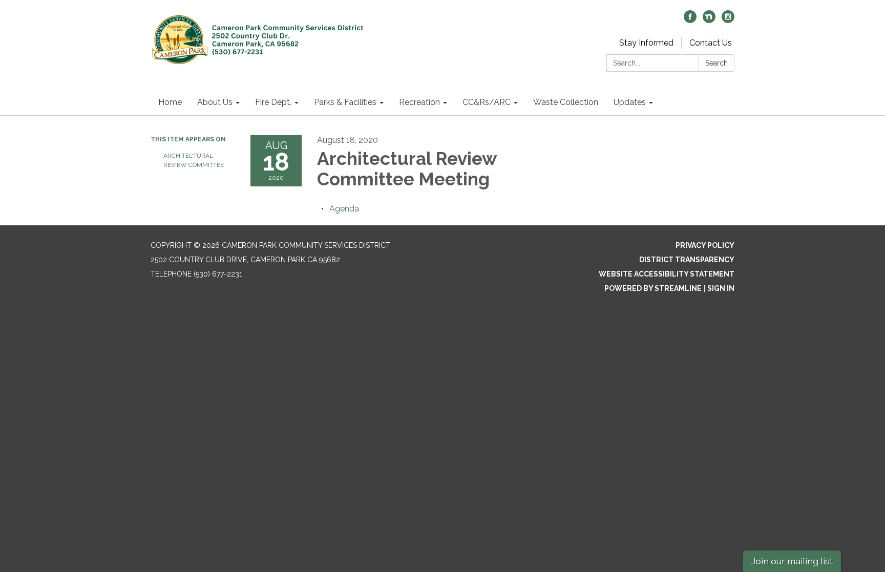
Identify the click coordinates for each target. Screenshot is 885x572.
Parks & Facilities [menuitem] (345, 102)
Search (716, 63)
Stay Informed (646, 43)
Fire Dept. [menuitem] (273, 102)
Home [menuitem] (170, 102)
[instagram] (728, 20)
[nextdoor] (709, 20)
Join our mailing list (792, 561)
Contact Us (710, 43)
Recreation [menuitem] (419, 102)
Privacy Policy (705, 245)
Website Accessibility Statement (666, 274)
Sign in (720, 288)
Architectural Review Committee (193, 160)
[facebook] (690, 20)
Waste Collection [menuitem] (565, 102)
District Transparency (686, 260)
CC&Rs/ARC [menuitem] (486, 102)
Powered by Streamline (653, 288)
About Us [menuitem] (215, 102)
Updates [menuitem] (630, 102)
